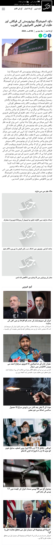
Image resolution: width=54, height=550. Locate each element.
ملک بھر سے (39, 31)
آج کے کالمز (18, 8)
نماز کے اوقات (22, 1)
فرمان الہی (33, 1)
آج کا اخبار (28, 8)
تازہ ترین (37, 8)
